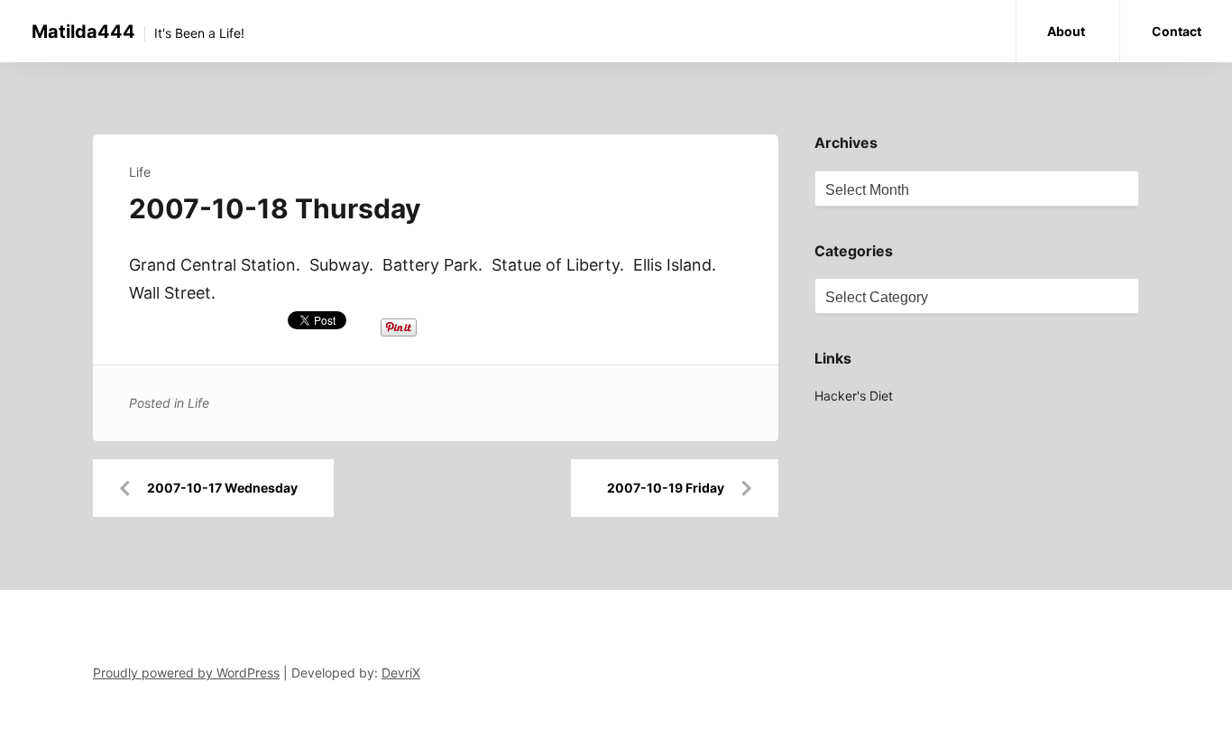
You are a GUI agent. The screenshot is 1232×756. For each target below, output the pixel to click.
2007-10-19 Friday (665, 487)
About (1066, 31)
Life (140, 172)
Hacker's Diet (853, 395)
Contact (1176, 31)
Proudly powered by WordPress (186, 672)
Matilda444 (83, 31)
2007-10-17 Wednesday (222, 487)
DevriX (401, 672)
